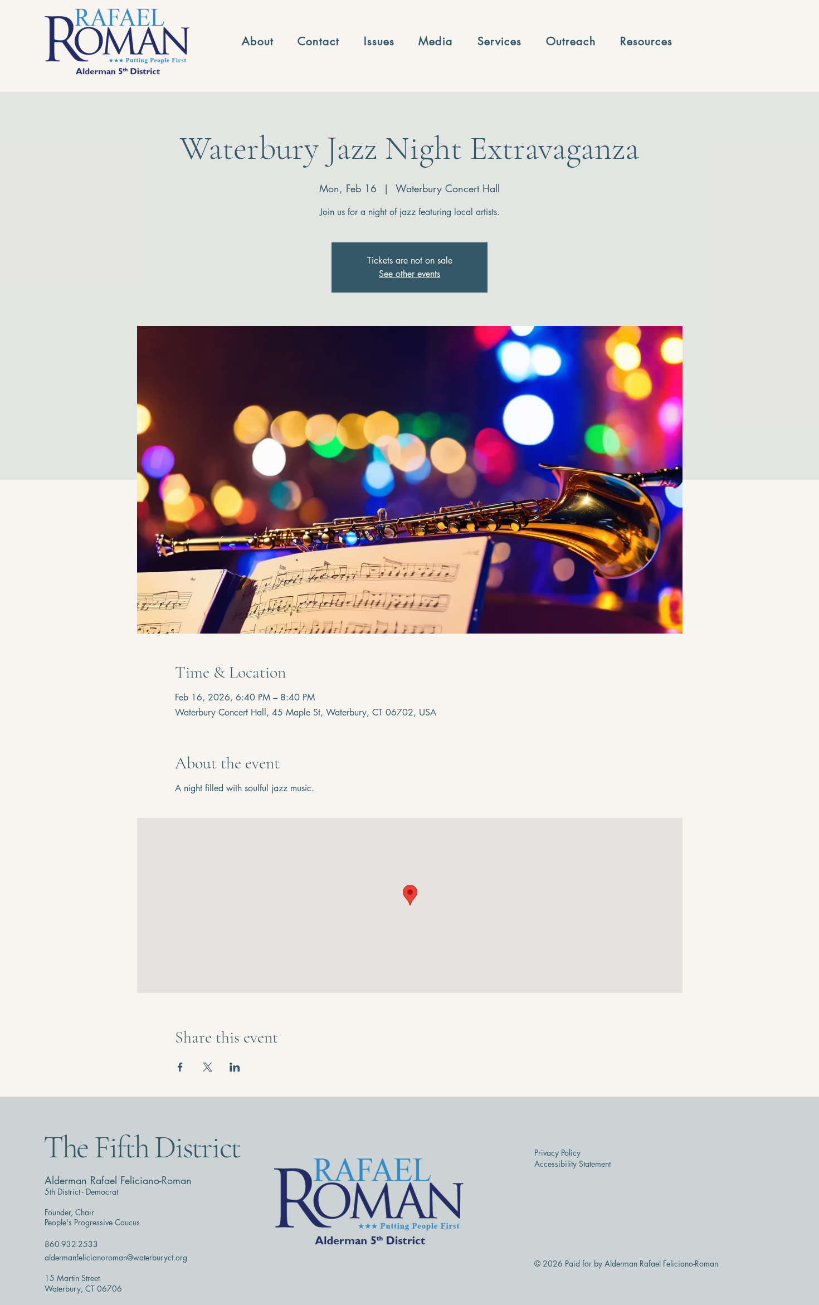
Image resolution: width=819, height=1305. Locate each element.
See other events (409, 274)
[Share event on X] (207, 1067)
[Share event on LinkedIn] (235, 1067)
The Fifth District (141, 1147)
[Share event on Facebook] (180, 1067)
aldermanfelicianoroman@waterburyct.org (116, 1257)
